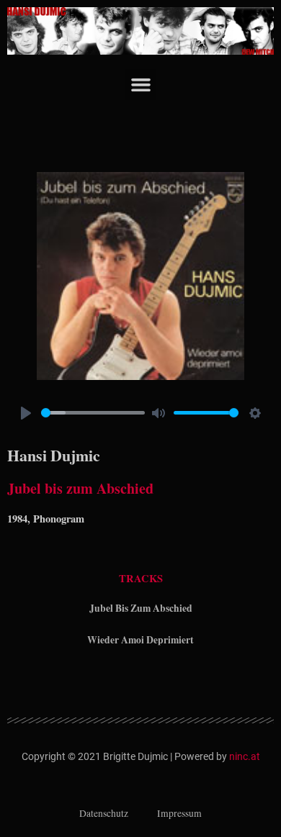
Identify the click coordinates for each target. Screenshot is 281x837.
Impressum (179, 813)
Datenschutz (103, 813)
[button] (140, 85)
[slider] (93, 413)
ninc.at (244, 756)
